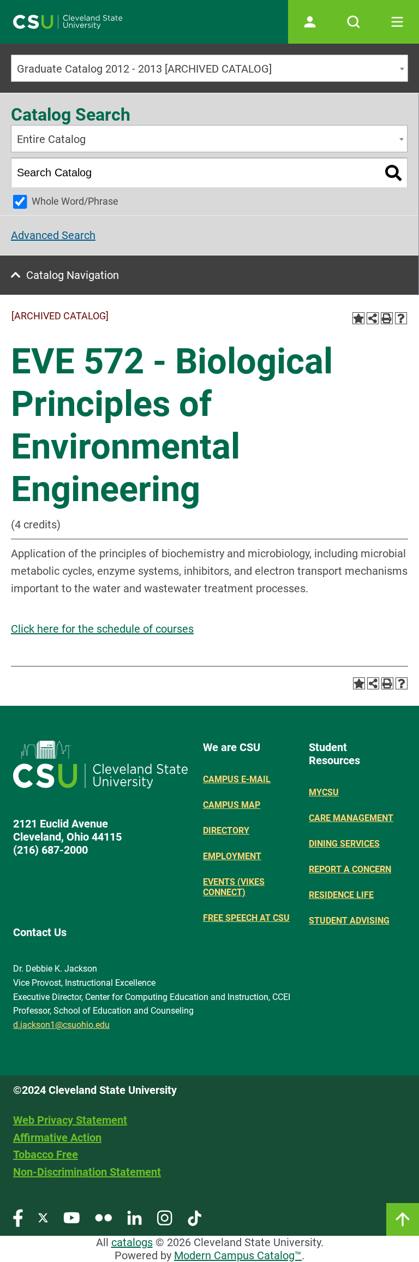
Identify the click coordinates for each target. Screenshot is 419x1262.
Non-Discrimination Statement (87, 1171)
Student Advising (349, 920)
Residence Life (341, 895)
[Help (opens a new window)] (401, 318)
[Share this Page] (373, 318)
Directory (226, 830)
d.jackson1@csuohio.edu (61, 1025)
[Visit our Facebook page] (18, 1217)
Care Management (351, 818)
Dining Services (344, 843)
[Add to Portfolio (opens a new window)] (358, 318)
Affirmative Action (57, 1137)
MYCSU (324, 792)
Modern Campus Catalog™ (238, 1255)
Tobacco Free (45, 1154)
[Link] (402, 1219)
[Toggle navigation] (397, 22)
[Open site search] (353, 22)
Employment (232, 856)
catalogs (132, 1242)
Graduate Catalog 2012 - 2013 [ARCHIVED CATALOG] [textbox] (144, 68)
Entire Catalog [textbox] (51, 139)
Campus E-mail (237, 779)
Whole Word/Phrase (75, 201)
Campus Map (231, 805)
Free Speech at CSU (246, 918)
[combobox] (209, 68)
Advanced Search (53, 235)
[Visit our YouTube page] (71, 1217)
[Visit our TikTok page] (194, 1217)
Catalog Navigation (72, 275)
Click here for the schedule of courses (102, 628)
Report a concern (350, 869)
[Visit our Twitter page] (43, 1217)
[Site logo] (67, 22)
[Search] (393, 173)
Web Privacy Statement (70, 1120)
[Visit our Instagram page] (164, 1217)
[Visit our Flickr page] (103, 1217)
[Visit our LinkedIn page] (134, 1217)
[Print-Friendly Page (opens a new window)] (387, 318)
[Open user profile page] (310, 22)
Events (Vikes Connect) (234, 887)
